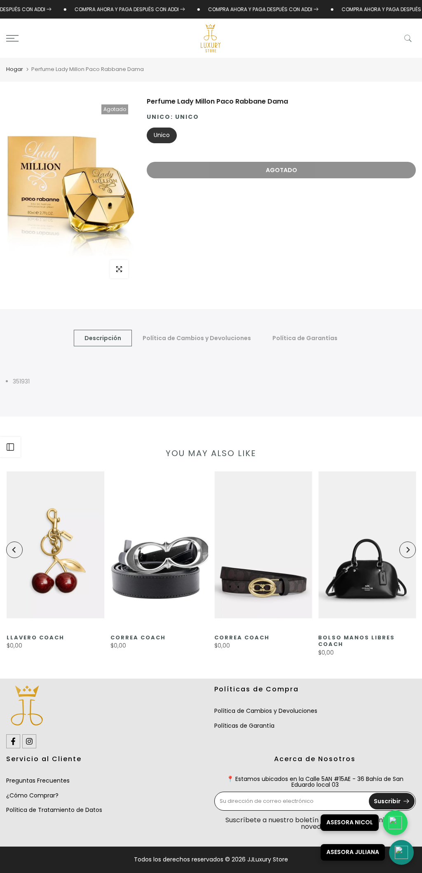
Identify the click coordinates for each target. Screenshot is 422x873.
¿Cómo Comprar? (32, 795)
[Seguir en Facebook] (13, 741)
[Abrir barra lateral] (10, 447)
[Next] (407, 550)
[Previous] (14, 550)
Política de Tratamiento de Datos (54, 810)
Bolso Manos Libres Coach (356, 641)
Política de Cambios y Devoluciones (197, 338)
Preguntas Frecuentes (38, 780)
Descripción (102, 338)
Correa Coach (137, 637)
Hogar (14, 69)
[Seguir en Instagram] (29, 741)
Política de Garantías (305, 338)
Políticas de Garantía (244, 726)
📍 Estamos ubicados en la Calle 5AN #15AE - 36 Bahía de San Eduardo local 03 (315, 782)
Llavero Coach (35, 637)
